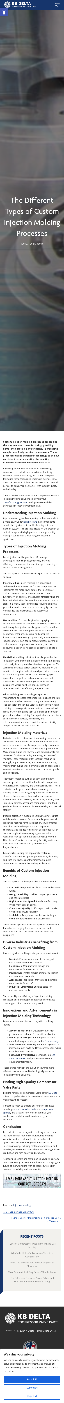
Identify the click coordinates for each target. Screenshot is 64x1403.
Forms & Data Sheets (46, 1330)
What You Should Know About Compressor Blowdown (32, 1264)
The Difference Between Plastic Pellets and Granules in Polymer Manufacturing (32, 1279)
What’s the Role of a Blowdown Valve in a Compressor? (32, 1255)
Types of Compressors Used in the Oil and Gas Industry (32, 1245)
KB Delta (52, 1092)
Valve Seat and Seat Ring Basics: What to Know (32, 1272)
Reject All (32, 1396)
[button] (4, 12)
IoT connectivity (50, 1041)
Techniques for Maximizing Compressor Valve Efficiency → (36, 1219)
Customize (32, 1387)
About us (11, 1330)
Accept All (32, 1379)
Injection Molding (22, 1205)
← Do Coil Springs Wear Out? (18, 1211)
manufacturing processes (16, 502)
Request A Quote (25, 1330)
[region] (32, 1376)
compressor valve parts (24, 1109)
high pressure (30, 521)
